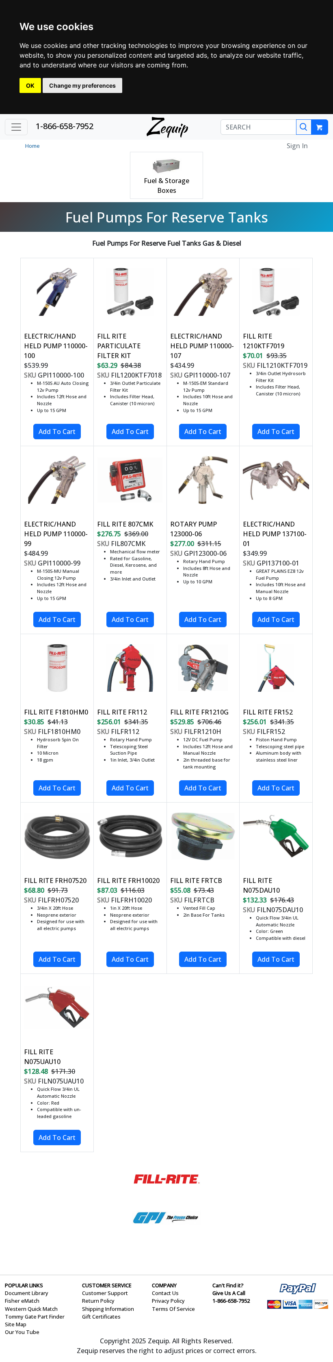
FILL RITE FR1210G (199, 712)
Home (32, 145)
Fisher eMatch (22, 1300)
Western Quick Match (31, 1308)
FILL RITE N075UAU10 (42, 1056)
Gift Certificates (101, 1316)
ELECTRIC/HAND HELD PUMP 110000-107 (202, 346)
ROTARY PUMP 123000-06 (193, 529)
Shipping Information (108, 1308)
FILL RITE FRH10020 (128, 880)
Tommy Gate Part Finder (35, 1316)
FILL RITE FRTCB (196, 880)
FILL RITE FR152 (268, 712)
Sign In (297, 145)
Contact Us (165, 1293)
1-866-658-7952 (64, 126)
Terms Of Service (173, 1308)
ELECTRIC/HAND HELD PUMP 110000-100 (56, 346)
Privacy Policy (168, 1300)
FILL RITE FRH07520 (55, 880)
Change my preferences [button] (82, 85)
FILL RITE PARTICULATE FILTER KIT (119, 346)
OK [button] (30, 85)
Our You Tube (22, 1332)
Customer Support (105, 1293)
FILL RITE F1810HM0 (56, 712)
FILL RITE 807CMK (125, 524)
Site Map (15, 1324)
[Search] (303, 127)
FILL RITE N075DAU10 (261, 885)
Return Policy (98, 1300)
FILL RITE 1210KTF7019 (263, 341)
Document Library (26, 1293)
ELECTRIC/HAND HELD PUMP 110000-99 (56, 534)
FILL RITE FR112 (122, 712)
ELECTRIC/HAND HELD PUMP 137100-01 (275, 534)
